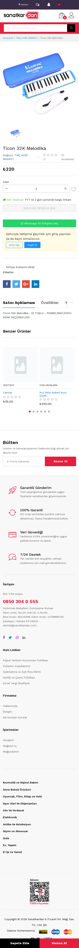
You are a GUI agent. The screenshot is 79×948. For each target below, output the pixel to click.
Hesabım (8, 740)
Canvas (7, 392)
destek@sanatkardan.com (19, 625)
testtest (8, 385)
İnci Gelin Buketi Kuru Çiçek (53, 394)
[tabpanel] (39, 315)
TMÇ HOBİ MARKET (26, 38)
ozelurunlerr (48, 385)
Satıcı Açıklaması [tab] (19, 302)
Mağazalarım (11, 751)
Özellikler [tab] (50, 302)
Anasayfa (8, 38)
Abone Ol (60, 461)
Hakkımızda (10, 705)
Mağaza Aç (10, 745)
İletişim (7, 711)
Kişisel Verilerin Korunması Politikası (25, 660)
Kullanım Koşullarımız (16, 666)
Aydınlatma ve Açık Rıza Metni (22, 671)
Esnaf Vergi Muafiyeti (16, 683)
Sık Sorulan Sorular (15, 717)
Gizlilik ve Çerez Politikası (19, 677)
